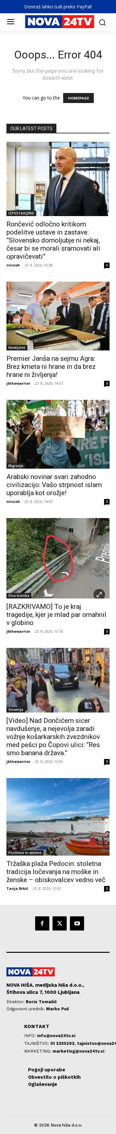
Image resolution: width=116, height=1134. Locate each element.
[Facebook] (42, 923)
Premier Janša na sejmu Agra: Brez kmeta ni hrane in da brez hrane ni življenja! (51, 367)
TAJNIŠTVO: (37, 1043)
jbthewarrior (18, 383)
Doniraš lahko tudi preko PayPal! (58, 7)
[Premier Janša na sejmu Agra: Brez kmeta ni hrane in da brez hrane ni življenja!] (58, 316)
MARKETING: (38, 1051)
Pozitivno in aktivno (25, 852)
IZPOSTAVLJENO (21, 213)
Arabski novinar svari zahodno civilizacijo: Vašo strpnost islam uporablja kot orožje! (54, 485)
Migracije (15, 465)
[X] (60, 923)
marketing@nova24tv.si (78, 1051)
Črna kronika (18, 595)
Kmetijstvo (16, 347)
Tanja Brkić (17, 888)
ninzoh (13, 265)
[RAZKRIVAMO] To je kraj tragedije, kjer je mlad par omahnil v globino (56, 615)
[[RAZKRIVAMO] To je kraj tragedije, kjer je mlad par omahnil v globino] (58, 558)
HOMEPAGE (78, 98)
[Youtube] (77, 923)
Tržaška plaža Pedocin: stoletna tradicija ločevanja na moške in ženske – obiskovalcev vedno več (55, 872)
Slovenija (15, 709)
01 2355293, (63, 1043)
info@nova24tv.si (56, 1035)
